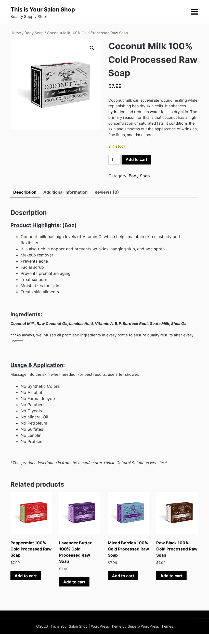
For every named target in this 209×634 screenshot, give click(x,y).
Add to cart (136, 159)
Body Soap (34, 33)
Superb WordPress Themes (150, 626)
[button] (92, 48)
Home (15, 33)
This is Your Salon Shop (42, 9)
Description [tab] (24, 192)
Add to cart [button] (26, 575)
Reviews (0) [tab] (107, 192)
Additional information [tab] (65, 192)
